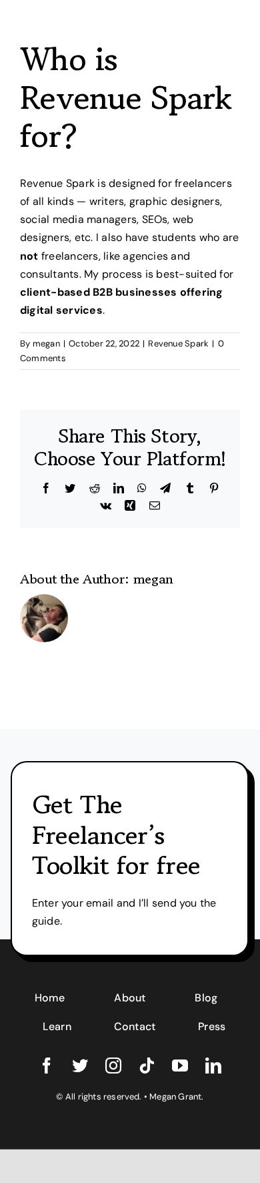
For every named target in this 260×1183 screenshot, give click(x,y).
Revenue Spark (178, 343)
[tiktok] (146, 1065)
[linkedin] (213, 1065)
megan (46, 343)
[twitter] (80, 1065)
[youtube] (180, 1065)
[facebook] (46, 1065)
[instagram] (113, 1065)
